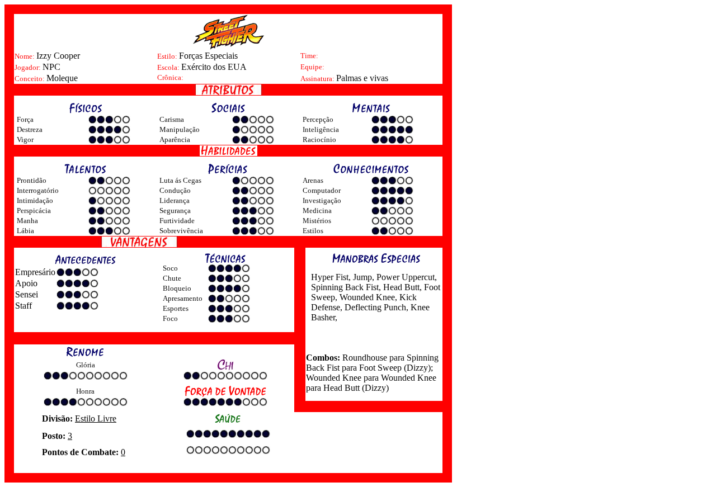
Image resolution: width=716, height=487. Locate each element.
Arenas (313, 180)
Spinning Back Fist (345, 287)
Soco (170, 268)
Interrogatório (38, 190)
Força (25, 119)
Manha (27, 220)
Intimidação (35, 200)
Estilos (313, 230)
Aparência (174, 139)
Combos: (323, 357)
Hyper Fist (329, 277)
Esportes (176, 308)
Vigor (25, 139)
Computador (322, 190)
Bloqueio (177, 288)
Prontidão (31, 180)
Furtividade (177, 220)
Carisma (171, 119)
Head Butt (400, 287)
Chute (172, 278)
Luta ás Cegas (180, 180)
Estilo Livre (95, 418)
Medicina (317, 210)
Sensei (26, 294)
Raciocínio (319, 139)
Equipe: (312, 67)
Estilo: (168, 56)
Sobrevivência (181, 230)
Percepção (318, 119)
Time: (309, 55)
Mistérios (317, 220)
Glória (85, 365)
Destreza (30, 129)
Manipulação (179, 129)
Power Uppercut (404, 277)
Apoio (26, 283)
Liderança (174, 200)
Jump (361, 277)
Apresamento (182, 298)
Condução (175, 190)
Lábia (25, 230)
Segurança (175, 210)
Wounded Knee (366, 297)
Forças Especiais (208, 55)
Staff (23, 305)
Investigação (322, 200)
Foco (170, 318)
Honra (85, 391)
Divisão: (58, 418)
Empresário (35, 272)
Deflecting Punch (374, 307)
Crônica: (170, 77)
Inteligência (321, 129)
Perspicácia (34, 210)
